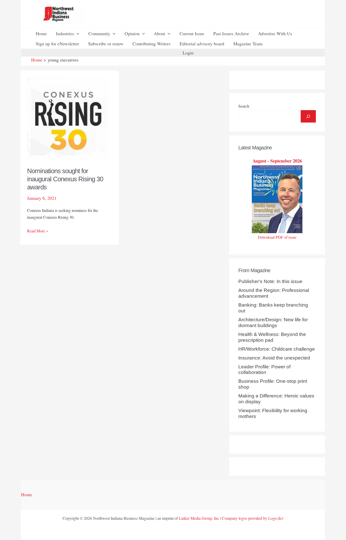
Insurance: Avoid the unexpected (274, 358)
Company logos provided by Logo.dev (253, 518)
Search (243, 106)
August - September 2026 (277, 160)
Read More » (37, 231)
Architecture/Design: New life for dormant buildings (273, 322)
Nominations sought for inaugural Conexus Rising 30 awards (65, 179)
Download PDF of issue (277, 237)
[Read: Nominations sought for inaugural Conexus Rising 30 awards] (68, 118)
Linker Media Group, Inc (199, 518)
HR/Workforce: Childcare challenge (276, 349)
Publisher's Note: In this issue (270, 281)
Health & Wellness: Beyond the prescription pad (272, 337)
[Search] (308, 116)
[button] (76, 33)
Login (188, 53)
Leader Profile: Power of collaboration (264, 369)
